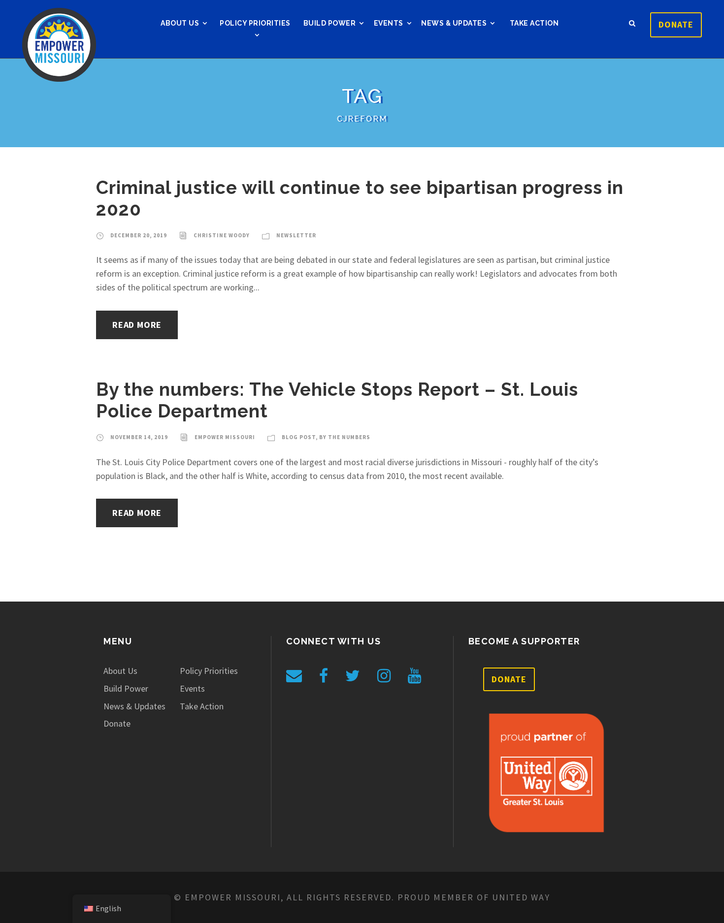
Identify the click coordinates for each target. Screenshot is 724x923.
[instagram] (384, 676)
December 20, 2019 (138, 235)
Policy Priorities (255, 23)
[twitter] (352, 676)
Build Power (329, 23)
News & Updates (454, 23)
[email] (294, 676)
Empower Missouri (225, 437)
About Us (180, 23)
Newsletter (296, 235)
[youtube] (414, 676)
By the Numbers (344, 437)
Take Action (534, 23)
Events (388, 23)
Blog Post (299, 437)
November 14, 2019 (139, 437)
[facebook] (323, 676)
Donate (675, 24)
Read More (137, 324)
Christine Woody (222, 235)
